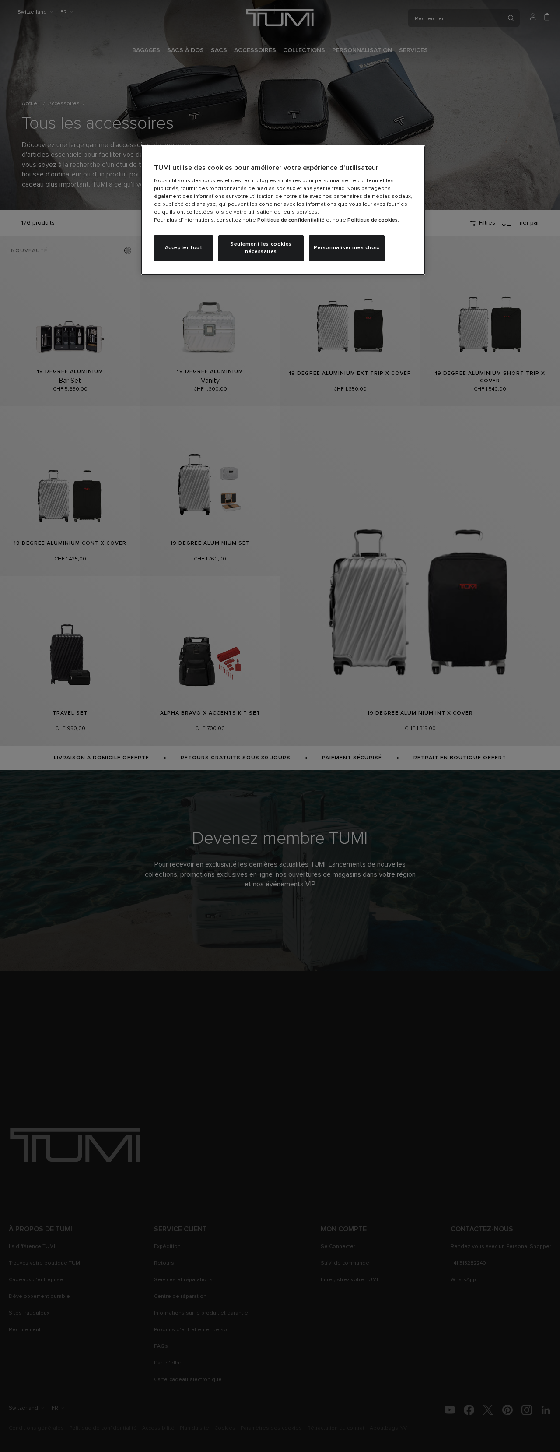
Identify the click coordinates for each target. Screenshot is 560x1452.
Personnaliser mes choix (347, 247)
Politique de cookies (372, 220)
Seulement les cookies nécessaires (261, 248)
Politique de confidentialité (291, 220)
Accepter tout (184, 247)
